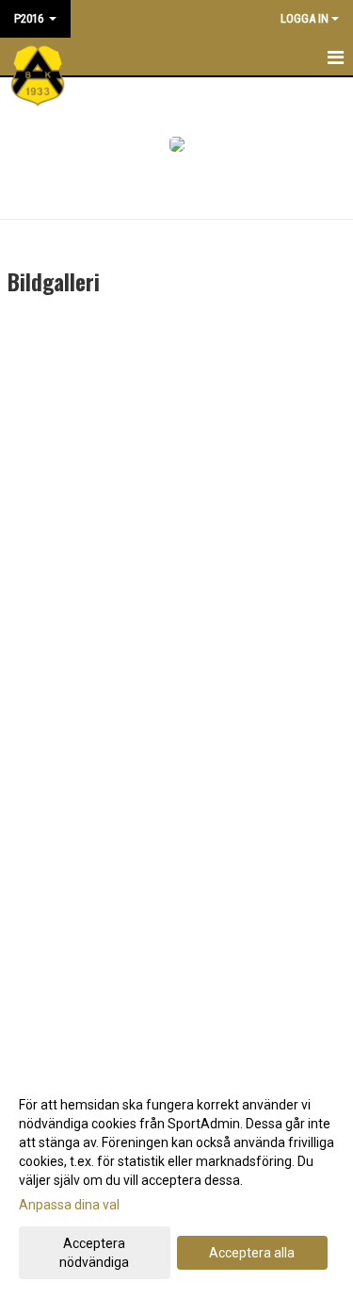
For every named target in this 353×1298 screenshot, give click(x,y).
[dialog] (176, 1182)
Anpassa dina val (69, 1204)
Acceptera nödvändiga (94, 1253)
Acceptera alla (252, 1252)
